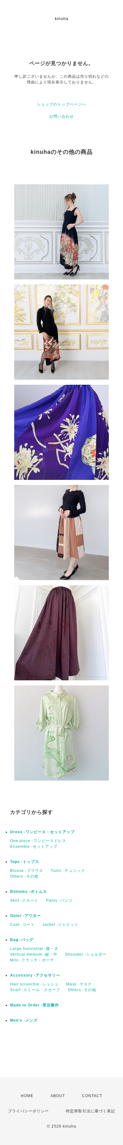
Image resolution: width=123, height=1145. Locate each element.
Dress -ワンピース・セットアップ (42, 832)
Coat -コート (22, 924)
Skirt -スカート (24, 900)
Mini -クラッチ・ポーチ (32, 960)
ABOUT (57, 1096)
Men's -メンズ (24, 1020)
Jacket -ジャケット (60, 924)
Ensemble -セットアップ (33, 846)
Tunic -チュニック (68, 870)
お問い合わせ (61, 116)
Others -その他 (24, 876)
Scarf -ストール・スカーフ (35, 990)
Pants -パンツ (59, 900)
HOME (27, 1096)
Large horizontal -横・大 (34, 948)
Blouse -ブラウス (26, 870)
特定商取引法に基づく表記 (90, 1111)
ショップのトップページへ (61, 104)
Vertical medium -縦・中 (33, 954)
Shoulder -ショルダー (86, 954)
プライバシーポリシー (28, 1111)
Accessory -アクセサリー (35, 975)
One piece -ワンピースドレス (38, 841)
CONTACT (92, 1096)
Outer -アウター (25, 915)
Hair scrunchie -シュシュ (34, 984)
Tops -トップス (24, 862)
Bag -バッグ (21, 940)
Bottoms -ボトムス (28, 891)
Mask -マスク (79, 984)
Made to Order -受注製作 (34, 1005)
